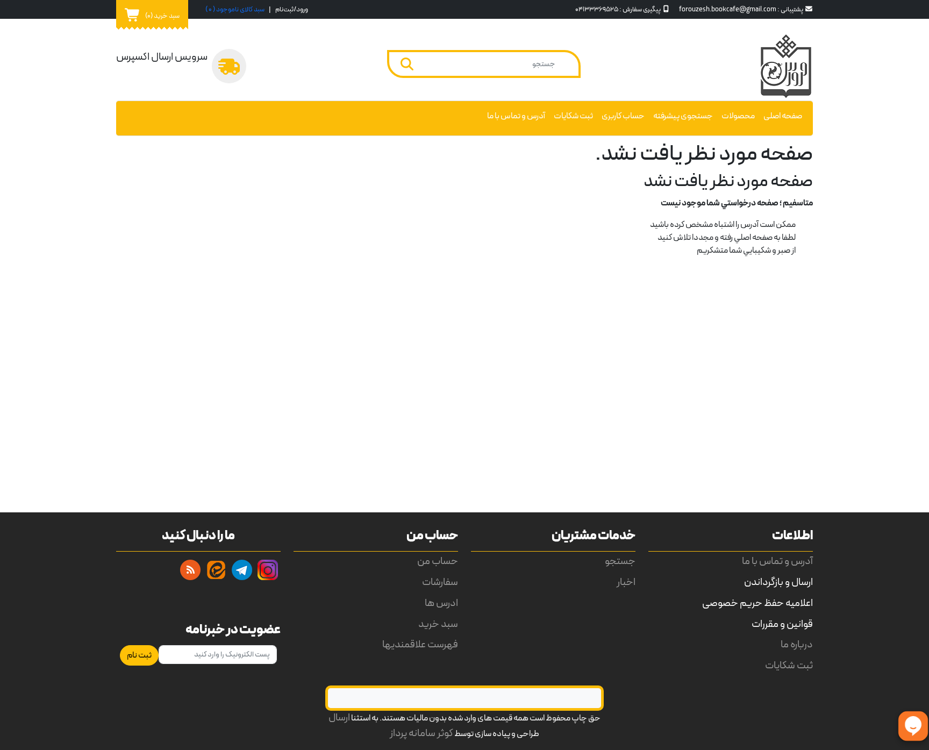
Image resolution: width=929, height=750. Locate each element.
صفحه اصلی (782, 116)
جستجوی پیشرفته (683, 116)
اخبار (626, 582)
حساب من (437, 561)
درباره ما (797, 645)
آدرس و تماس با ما (516, 116)
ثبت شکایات (573, 116)
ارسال (339, 718)
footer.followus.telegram (242, 570)
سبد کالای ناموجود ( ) (235, 9)
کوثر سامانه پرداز (421, 733)
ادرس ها (441, 603)
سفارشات (440, 582)
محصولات (738, 116)
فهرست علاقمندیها (420, 645)
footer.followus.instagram (268, 570)
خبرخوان (190, 570)
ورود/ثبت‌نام (291, 9)
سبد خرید (438, 624)
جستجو (620, 561)
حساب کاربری (623, 116)
